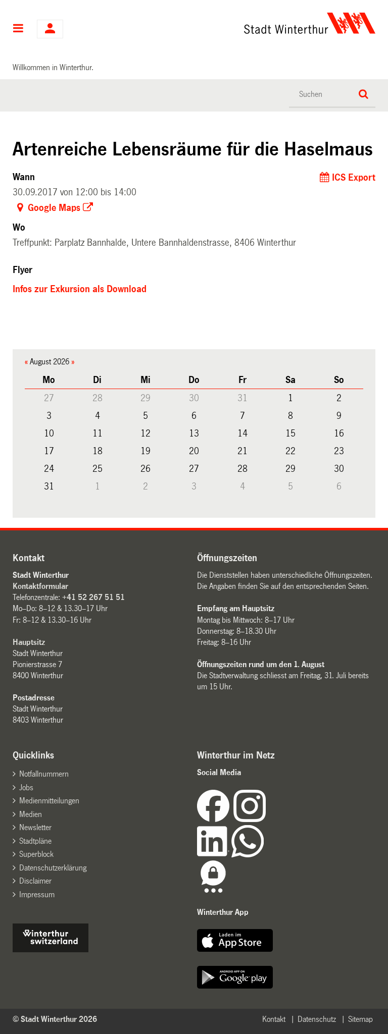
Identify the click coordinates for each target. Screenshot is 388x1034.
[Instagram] (249, 819)
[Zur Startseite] (244, 23)
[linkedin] (214, 854)
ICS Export (353, 178)
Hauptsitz (29, 642)
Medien (30, 814)
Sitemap (360, 1019)
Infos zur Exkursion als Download (80, 289)
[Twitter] (267, 819)
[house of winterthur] (50, 949)
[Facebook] (215, 819)
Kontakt (273, 1019)
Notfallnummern (44, 774)
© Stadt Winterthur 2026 (55, 1019)
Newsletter (35, 827)
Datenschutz (317, 1019)
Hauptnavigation (18, 29)
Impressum (37, 894)
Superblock (36, 854)
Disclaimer (35, 881)
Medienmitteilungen (49, 800)
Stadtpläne (35, 841)
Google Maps (54, 208)
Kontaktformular (40, 586)
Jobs (26, 787)
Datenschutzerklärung (52, 867)
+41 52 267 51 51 (93, 597)
